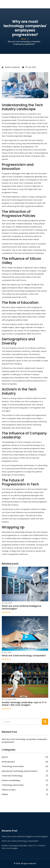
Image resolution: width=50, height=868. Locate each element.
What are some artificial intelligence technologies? (21, 607)
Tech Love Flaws (15, 4)
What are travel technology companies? (24, 655)
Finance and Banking (25, 780)
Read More (6, 612)
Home (23, 39)
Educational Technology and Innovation (25, 771)
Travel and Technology (25, 775)
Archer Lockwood (12, 67)
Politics (25, 794)
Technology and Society (25, 785)
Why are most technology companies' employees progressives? (24, 740)
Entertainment (25, 761)
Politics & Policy (25, 789)
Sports (25, 757)
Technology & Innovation (25, 766)
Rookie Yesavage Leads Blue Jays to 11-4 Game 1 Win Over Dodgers (24, 703)
